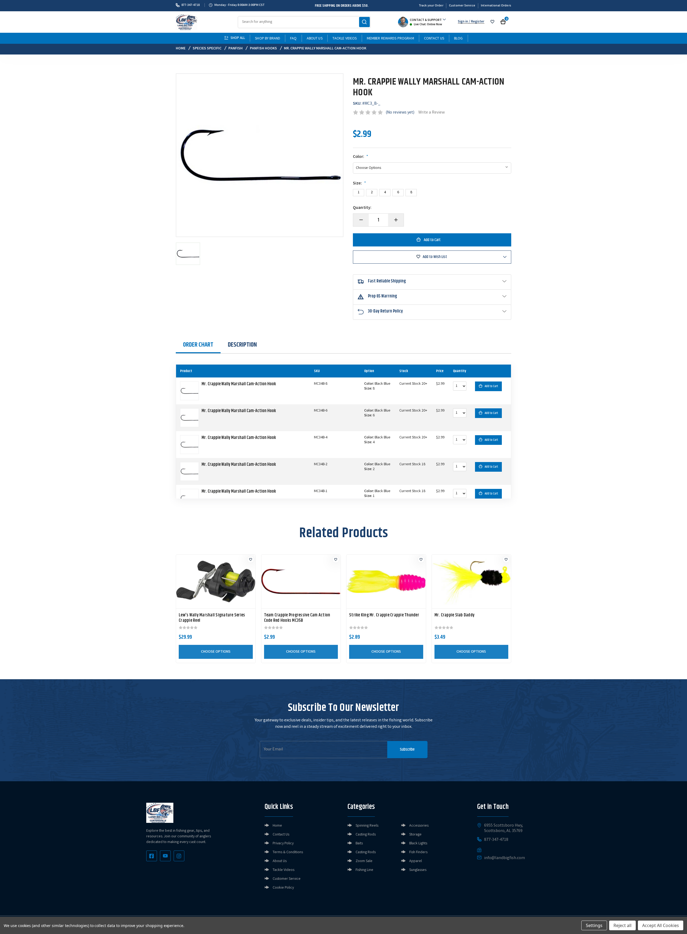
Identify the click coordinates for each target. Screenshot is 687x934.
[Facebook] (151, 856)
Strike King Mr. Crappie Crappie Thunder (384, 615)
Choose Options (216, 652)
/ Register (476, 21)
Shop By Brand (267, 38)
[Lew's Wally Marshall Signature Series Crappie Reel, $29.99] (215, 581)
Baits (359, 843)
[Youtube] (165, 856)
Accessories (419, 825)
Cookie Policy (283, 888)
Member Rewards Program (390, 38)
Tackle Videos (344, 38)
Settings (594, 925)
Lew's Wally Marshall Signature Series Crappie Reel (212, 618)
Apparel (415, 861)
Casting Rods (366, 834)
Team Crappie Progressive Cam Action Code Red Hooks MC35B (297, 618)
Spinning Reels (367, 825)
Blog (458, 38)
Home (277, 825)
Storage (415, 834)
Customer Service (462, 5)
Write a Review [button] (431, 113)
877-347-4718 (190, 5)
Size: (359, 183)
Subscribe (407, 749)
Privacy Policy (283, 843)
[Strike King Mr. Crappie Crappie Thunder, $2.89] (386, 581)
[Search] (364, 22)
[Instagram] (179, 856)
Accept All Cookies (660, 925)
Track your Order (431, 5)
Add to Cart (491, 386)
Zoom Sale (364, 861)
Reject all (622, 925)
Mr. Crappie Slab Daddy (454, 615)
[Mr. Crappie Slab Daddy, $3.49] (471, 581)
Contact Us (434, 38)
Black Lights (418, 843)
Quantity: (362, 208)
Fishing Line (364, 870)
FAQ (293, 38)
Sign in (463, 21)
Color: (360, 157)
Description (242, 345)
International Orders (496, 5)
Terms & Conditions (288, 852)
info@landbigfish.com (504, 858)
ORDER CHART (198, 345)
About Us (315, 38)
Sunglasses (417, 870)
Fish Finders (418, 852)
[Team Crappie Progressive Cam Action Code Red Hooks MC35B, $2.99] (301, 581)
